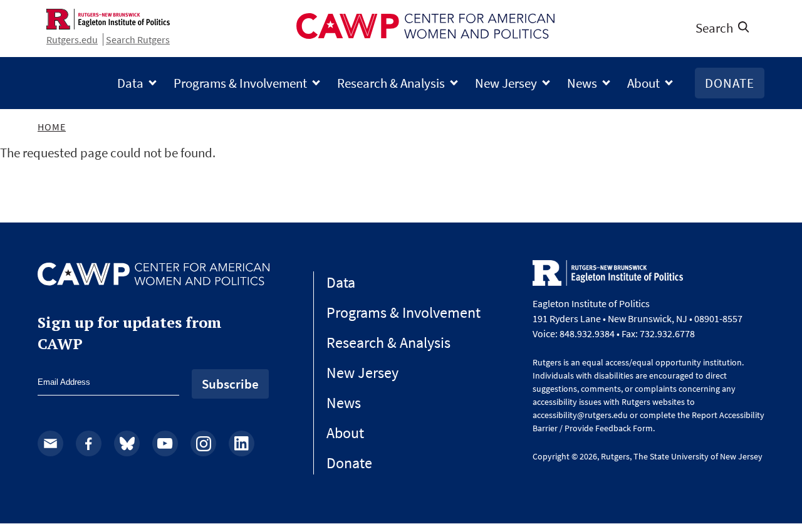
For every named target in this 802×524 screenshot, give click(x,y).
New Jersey (506, 83)
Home (52, 126)
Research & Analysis (391, 83)
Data (130, 83)
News (582, 83)
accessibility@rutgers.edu (580, 415)
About (643, 83)
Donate (729, 83)
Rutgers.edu (72, 39)
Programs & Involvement (240, 83)
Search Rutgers (138, 39)
